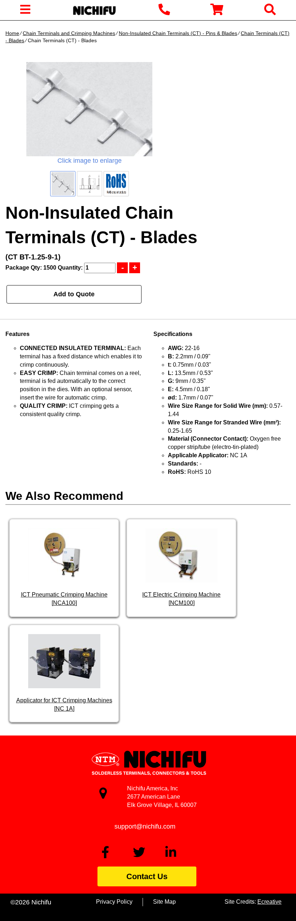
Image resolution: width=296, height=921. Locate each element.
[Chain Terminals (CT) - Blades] (89, 109)
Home (12, 33)
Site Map (164, 902)
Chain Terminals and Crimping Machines (69, 33)
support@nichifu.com (144, 826)
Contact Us (146, 876)
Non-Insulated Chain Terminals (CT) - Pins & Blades (178, 33)
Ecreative (269, 902)
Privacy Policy (114, 902)
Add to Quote (74, 294)
